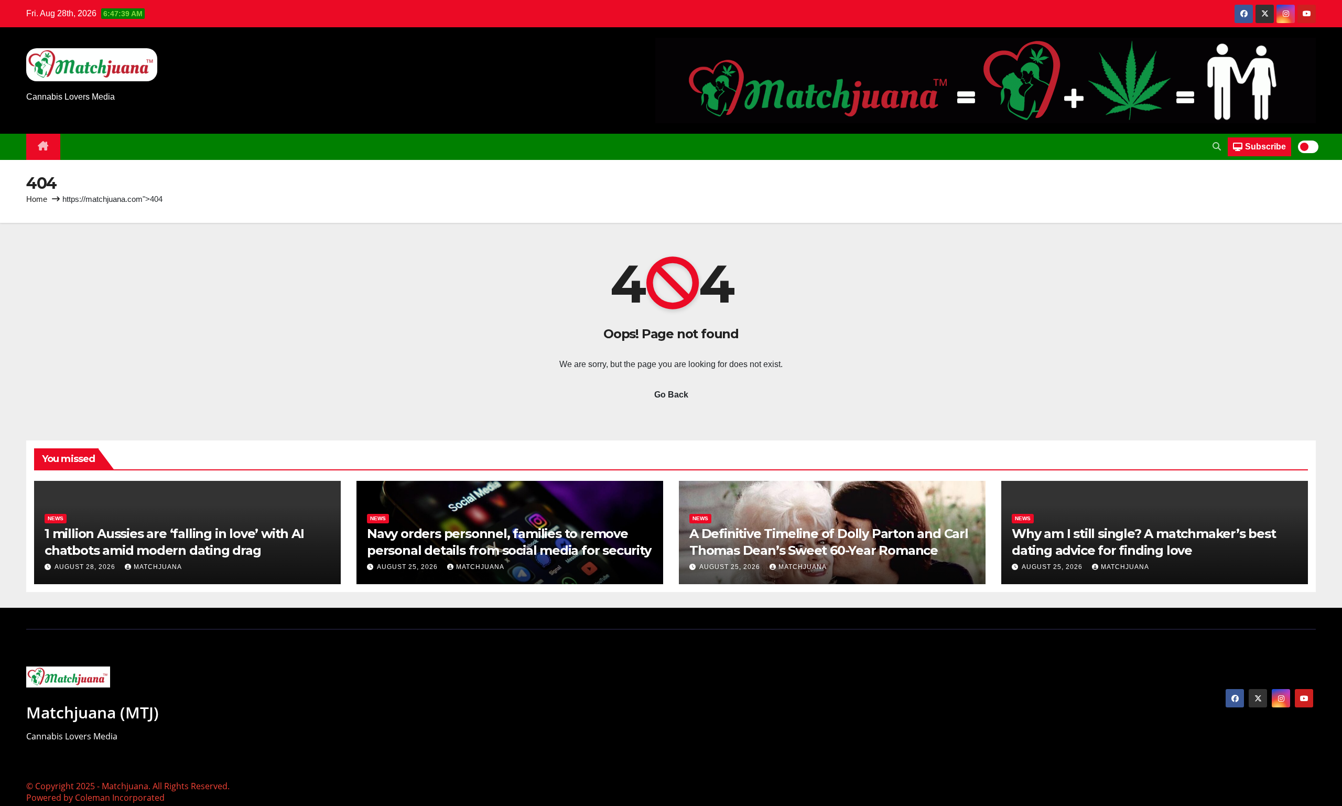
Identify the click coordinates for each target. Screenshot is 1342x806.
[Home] (43, 147)
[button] (1217, 146)
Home (36, 199)
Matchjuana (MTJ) (92, 712)
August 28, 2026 (86, 567)
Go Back (671, 394)
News (55, 518)
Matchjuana (158, 567)
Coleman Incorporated (120, 797)
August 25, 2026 (408, 567)
